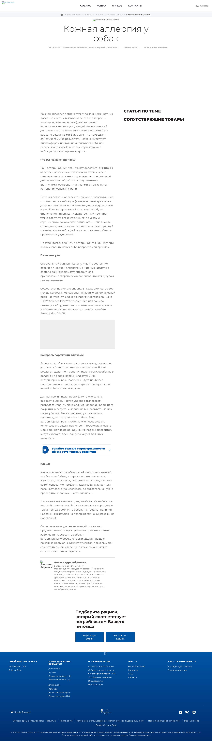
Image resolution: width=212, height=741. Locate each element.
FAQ (130, 673)
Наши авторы (95, 684)
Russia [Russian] (22, 712)
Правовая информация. (139, 735)
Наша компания (136, 666)
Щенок (52, 672)
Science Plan (15, 670)
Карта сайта (66, 720)
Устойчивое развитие (100, 677)
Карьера (132, 677)
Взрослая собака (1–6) (59, 676)
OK (180, 712)
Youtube (194, 712)
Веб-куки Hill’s (191, 720)
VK (187, 712)
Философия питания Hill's (102, 673)
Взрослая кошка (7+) (59, 696)
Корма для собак (89, 637)
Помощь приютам (177, 670)
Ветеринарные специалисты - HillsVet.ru (34, 720)
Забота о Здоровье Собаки (110, 14)
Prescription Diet (17, 666)
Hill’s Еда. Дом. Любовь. (180, 666)
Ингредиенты (95, 681)
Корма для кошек (120, 637)
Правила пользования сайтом (164, 720)
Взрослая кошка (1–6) (59, 692)
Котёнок (52, 689)
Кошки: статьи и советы (101, 666)
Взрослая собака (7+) (59, 679)
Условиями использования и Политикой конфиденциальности (110, 720)
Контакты (133, 670)
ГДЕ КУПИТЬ (201, 5)
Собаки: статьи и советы (101, 670)
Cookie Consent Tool (106, 725)
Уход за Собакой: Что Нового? (80, 14)
